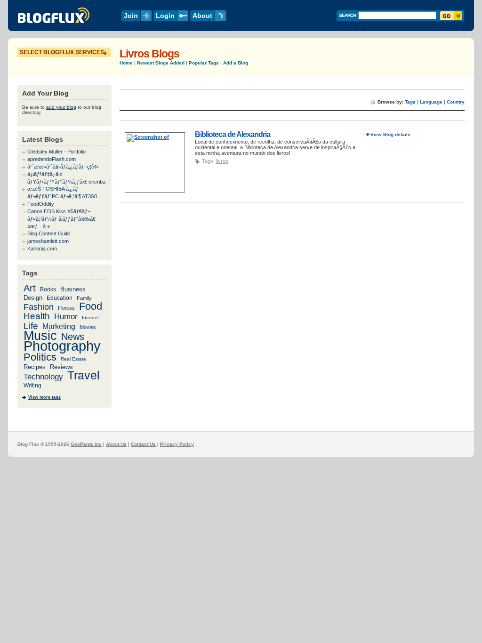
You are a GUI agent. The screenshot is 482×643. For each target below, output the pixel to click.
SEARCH (347, 15)
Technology (43, 376)
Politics (40, 357)
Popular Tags (204, 62)
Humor (66, 316)
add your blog (61, 107)
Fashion (39, 307)
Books (48, 289)
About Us (116, 444)
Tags (410, 101)
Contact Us (143, 444)
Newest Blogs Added (161, 62)
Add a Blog (235, 62)
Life (31, 326)
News (72, 336)
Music (40, 335)
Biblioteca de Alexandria (232, 134)
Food (90, 306)
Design (33, 297)
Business (73, 289)
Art (30, 288)
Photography (62, 346)
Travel (83, 375)
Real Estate (73, 359)
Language (431, 101)
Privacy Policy (177, 444)
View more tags (44, 397)
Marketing (58, 326)
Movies (88, 327)
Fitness (66, 308)
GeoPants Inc (86, 444)
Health (37, 316)
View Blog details (390, 134)
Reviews (61, 366)
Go (451, 15)
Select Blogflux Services (62, 52)
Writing (32, 385)
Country (456, 101)
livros (222, 161)
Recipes (35, 366)
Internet (90, 317)
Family (84, 298)
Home (126, 62)
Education (59, 298)
